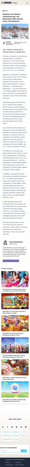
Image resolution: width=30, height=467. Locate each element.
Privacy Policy (9, 464)
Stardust (5, 193)
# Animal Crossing (7, 435)
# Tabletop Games (7, 439)
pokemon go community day (10, 261)
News (6, 11)
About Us (8, 462)
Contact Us (18, 462)
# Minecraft (24, 435)
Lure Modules (14, 211)
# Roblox (16, 435)
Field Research (15, 146)
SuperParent (8, 459)
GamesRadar (15, 137)
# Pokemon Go (6, 432)
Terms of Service (19, 464)
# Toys (15, 439)
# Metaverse (15, 432)
